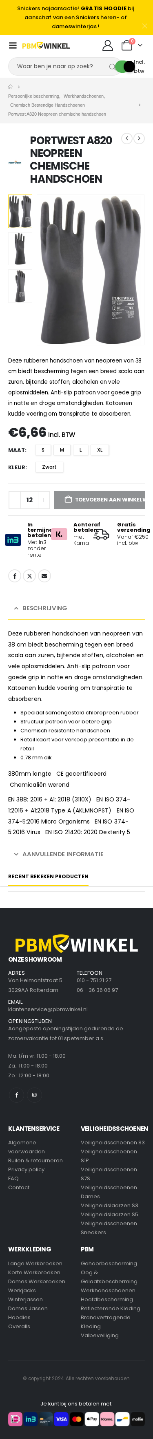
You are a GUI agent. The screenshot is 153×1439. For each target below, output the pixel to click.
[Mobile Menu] (12, 45)
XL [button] (99, 449)
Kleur (16, 467)
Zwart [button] (49, 466)
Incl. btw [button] (139, 66)
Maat (16, 450)
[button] (46, 270)
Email (44, 575)
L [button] (81, 449)
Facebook (14, 575)
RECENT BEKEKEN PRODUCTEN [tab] (48, 876)
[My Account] (107, 45)
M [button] (62, 449)
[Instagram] (34, 1095)
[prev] (127, 138)
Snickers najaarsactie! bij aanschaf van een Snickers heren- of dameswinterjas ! (75, 17)
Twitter (29, 575)
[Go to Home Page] (10, 87)
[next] (139, 138)
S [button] (43, 449)
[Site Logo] (46, 45)
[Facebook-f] (16, 1095)
